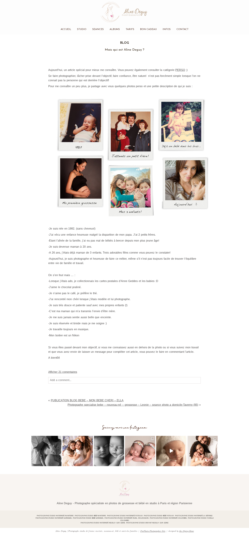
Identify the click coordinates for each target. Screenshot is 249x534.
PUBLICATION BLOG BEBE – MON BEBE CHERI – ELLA (87, 400)
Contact (183, 29)
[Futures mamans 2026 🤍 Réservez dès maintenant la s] (109, 451)
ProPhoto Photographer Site (152, 530)
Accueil (66, 29)
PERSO (180, 70)
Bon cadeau (148, 29)
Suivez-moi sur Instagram (124, 428)
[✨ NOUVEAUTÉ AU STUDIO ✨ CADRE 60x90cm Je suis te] (171, 451)
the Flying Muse (186, 530)
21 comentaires (62, 371)
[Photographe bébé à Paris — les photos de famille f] (203, 451)
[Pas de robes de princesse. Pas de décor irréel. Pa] (46, 451)
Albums (115, 29)
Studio (81, 29)
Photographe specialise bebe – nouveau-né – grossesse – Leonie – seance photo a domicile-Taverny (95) (133, 404)
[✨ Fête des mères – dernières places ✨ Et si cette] (78, 451)
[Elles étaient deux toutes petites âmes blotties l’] (140, 451)
